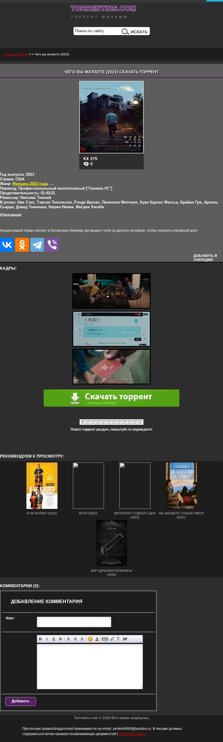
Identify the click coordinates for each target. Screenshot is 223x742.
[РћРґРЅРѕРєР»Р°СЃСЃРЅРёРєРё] (22, 245)
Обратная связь (132, 734)
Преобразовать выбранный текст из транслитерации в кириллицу (118, 639)
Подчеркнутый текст (54, 639)
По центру (75, 639)
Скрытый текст (105, 639)
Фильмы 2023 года (29, 184)
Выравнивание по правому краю (82, 639)
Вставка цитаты (111, 639)
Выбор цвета (96, 639)
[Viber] (52, 245)
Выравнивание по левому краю (68, 639)
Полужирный (40, 639)
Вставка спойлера (125, 639)
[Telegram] (37, 245)
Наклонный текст (47, 639)
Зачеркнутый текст (60, 639)
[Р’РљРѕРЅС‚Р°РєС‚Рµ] (7, 245)
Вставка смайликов (90, 639)
